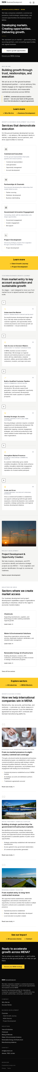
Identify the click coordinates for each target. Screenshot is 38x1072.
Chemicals (5, 1032)
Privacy (4, 1068)
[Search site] (30, 2)
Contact (28, 939)
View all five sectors (8, 671)
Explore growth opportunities (16, 50)
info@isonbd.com (7, 1051)
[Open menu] (33, 2)
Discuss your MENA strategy (11, 56)
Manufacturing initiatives (9, 1042)
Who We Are (8, 113)
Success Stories (7, 1005)
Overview (5, 1013)
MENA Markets (26, 685)
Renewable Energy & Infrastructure (12, 1040)
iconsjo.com (12, 1065)
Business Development (26, 113)
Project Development (19, 267)
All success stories (13, 939)
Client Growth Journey (19, 264)
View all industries (7, 1029)
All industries (11, 685)
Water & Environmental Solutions (11, 1037)
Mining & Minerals (7, 1034)
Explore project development (11, 575)
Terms (9, 1068)
